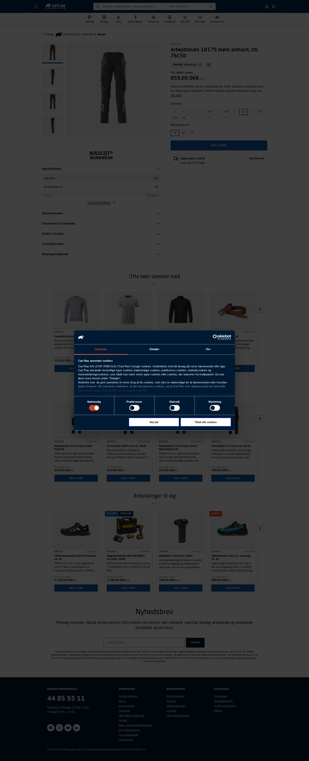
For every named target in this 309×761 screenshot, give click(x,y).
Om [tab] (208, 349)
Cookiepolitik (168, 394)
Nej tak (154, 422)
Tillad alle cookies (206, 422)
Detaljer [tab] (155, 349)
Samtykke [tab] (101, 349)
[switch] (134, 408)
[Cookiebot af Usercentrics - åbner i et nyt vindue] (215, 337)
